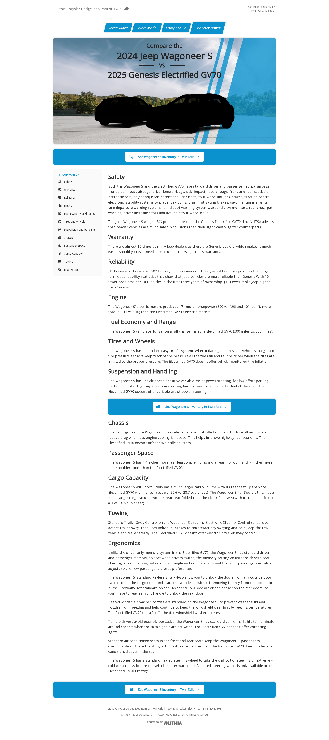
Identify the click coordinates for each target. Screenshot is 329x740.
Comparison (71, 174)
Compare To (176, 28)
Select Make (118, 28)
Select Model (147, 28)
